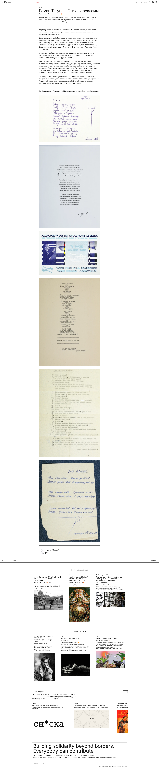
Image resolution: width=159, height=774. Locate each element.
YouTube (119, 766)
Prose (70, 575)
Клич (97, 636)
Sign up (36, 763)
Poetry (41, 8)
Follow (48, 553)
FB (109, 766)
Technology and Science (103, 575)
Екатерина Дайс (38, 643)
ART (62, 636)
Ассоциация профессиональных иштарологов (43, 637)
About (42, 763)
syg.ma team (100, 640)
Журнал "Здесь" (44, 14)
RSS (126, 766)
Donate (37, 2)
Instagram (114, 766)
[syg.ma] (2, 2)
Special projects (37, 692)
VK (111, 766)
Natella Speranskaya (67, 642)
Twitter (122, 766)
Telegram (106, 766)
